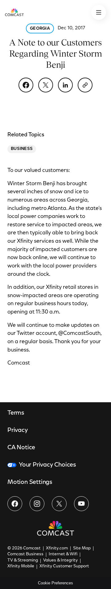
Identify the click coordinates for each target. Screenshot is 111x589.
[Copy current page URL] (85, 85)
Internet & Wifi (63, 554)
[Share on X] (45, 85)
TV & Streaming (22, 560)
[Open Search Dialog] (98, 12)
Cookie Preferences (55, 583)
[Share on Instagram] (37, 503)
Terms (15, 413)
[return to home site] (14, 12)
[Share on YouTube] (81, 503)
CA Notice (21, 448)
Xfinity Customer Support (64, 566)
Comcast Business (25, 554)
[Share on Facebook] (25, 85)
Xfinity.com (57, 548)
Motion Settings (29, 482)
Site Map (82, 548)
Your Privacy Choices (47, 465)
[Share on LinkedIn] (65, 85)
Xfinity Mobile (20, 566)
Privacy (17, 430)
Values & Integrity (60, 560)
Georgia (40, 29)
